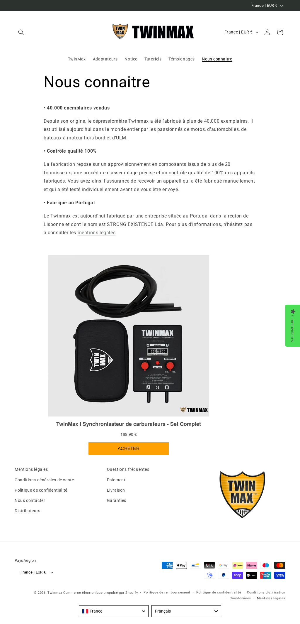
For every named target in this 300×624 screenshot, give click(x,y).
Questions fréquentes (128, 469)
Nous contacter (30, 500)
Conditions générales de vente (44, 480)
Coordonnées (240, 598)
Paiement (116, 480)
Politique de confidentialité (41, 490)
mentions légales (97, 232)
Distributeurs (27, 510)
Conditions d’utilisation (266, 592)
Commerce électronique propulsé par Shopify (100, 593)
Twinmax (54, 593)
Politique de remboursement (167, 592)
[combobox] (114, 611)
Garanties (116, 500)
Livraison (116, 490)
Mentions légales (31, 469)
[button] (21, 32)
